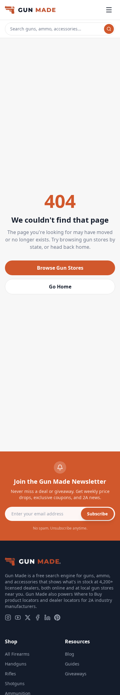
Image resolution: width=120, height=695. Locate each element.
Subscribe (97, 514)
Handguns (15, 664)
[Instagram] (8, 617)
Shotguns (15, 683)
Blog (69, 654)
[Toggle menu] (109, 10)
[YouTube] (18, 617)
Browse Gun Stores (60, 267)
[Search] (109, 29)
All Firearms (17, 654)
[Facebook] (37, 617)
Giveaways (75, 674)
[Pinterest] (57, 617)
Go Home (60, 286)
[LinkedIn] (47, 617)
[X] (28, 617)
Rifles (10, 674)
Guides (72, 664)
